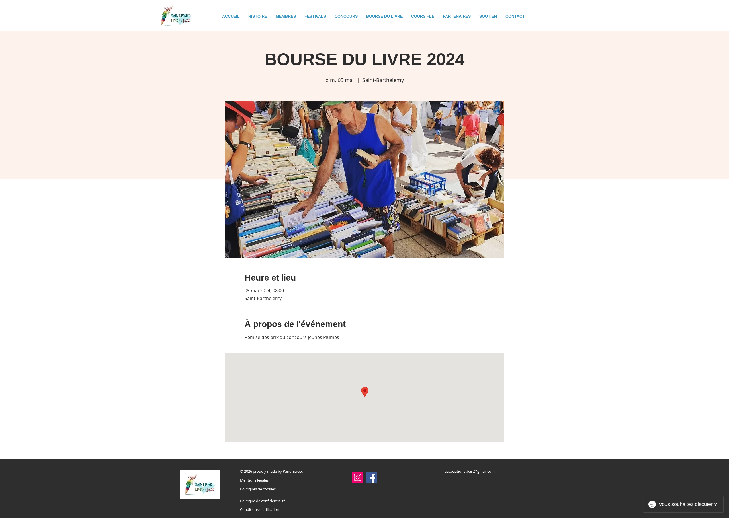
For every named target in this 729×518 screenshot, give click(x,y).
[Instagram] (357, 477)
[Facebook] (371, 477)
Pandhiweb (292, 471)
